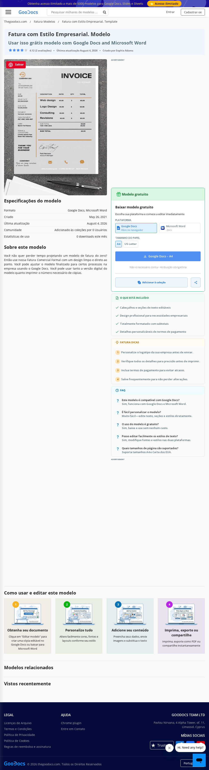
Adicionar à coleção (154, 282)
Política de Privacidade (19, 735)
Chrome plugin (71, 723)
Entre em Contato (73, 729)
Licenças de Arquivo (17, 723)
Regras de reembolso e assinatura (27, 747)
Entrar (170, 12)
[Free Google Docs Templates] (28, 12)
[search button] (105, 12)
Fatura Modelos (45, 21)
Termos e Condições (18, 729)
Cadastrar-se (193, 12)
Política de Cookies (16, 741)
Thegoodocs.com (16, 21)
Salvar (19, 65)
